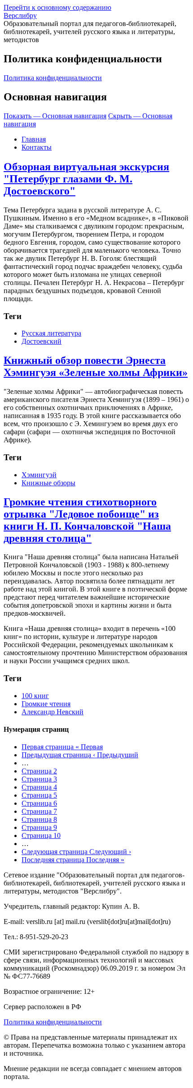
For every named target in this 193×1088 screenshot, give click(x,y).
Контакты (37, 147)
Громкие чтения (46, 704)
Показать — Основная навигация (55, 116)
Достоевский (41, 341)
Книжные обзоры (48, 483)
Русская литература (51, 333)
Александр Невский (52, 712)
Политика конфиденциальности (53, 78)
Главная (34, 139)
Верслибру (20, 15)
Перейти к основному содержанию (57, 7)
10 (41, 835)
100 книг (35, 695)
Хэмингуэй (39, 475)
